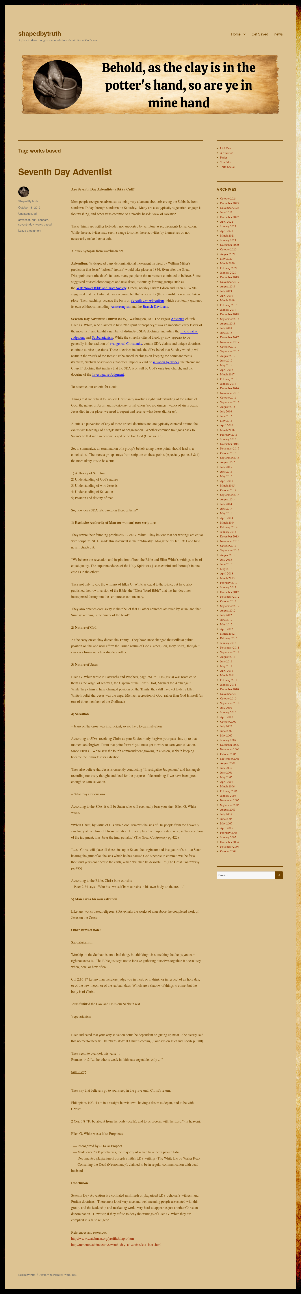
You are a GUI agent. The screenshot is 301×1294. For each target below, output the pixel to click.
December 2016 (229, 388)
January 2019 (228, 309)
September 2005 (230, 805)
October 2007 (228, 721)
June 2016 (226, 416)
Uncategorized (27, 213)
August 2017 (228, 356)
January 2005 (228, 837)
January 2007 (228, 740)
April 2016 (226, 425)
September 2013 (230, 550)
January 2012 (228, 643)
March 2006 (227, 786)
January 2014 (228, 532)
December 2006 (229, 745)
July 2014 (226, 504)
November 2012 (229, 597)
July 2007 (226, 726)
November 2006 (229, 749)
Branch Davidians (155, 306)
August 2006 (228, 763)
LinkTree (225, 148)
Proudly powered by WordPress (57, 1275)
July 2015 (226, 467)
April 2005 (226, 828)
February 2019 (229, 305)
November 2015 (229, 448)
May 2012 (226, 624)
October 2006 (228, 754)
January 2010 (228, 712)
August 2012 (228, 610)
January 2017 (228, 384)
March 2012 (227, 634)
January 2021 (228, 240)
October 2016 (228, 397)
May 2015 (226, 476)
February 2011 (229, 680)
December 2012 (229, 592)
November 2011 (229, 647)
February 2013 (229, 583)
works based (43, 224)
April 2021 (226, 231)
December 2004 (229, 842)
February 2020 (229, 268)
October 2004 (228, 851)
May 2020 (226, 259)
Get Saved (260, 34)
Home (236, 34)
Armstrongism (120, 306)
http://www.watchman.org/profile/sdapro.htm (102, 1238)
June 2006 (226, 772)
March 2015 (227, 485)
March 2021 (227, 235)
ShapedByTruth (28, 201)
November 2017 (229, 342)
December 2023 (229, 203)
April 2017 (226, 370)
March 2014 (227, 522)
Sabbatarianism (102, 337)
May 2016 (226, 421)
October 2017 (228, 347)
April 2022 (226, 222)
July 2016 (226, 411)
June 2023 (226, 212)
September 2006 (230, 759)
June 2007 (226, 731)
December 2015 (229, 444)
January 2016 (228, 439)
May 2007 (226, 735)
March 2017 (227, 374)
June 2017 (226, 360)
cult (34, 220)
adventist (24, 220)
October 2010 (228, 698)
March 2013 (227, 578)
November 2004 (229, 846)
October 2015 (228, 453)
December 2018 (229, 314)
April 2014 (226, 518)
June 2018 (226, 333)
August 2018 (228, 323)
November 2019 (229, 282)
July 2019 (226, 291)
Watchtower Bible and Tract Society (101, 287)
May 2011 (226, 666)
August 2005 (228, 809)
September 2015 (230, 458)
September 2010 (230, 703)
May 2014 (226, 513)
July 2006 (226, 768)
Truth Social (227, 167)
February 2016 (229, 434)
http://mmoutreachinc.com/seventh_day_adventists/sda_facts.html (116, 1244)
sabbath (43, 220)
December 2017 (229, 337)
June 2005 (226, 819)
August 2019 (228, 286)
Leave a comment (29, 230)
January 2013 (228, 587)
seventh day (26, 224)
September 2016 (230, 402)
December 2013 (229, 536)
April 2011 (226, 671)
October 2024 (228, 198)
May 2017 (226, 365)
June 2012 (226, 620)
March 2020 (227, 263)
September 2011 (230, 652)
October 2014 (228, 490)
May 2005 (226, 823)
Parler (223, 157)
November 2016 (229, 393)
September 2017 (230, 351)
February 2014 (229, 527)
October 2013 (228, 546)
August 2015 (228, 462)
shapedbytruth (39, 33)
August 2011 (228, 657)
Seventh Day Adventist (65, 171)
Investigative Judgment (108, 374)
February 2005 (229, 833)
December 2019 (229, 277)
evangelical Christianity (126, 343)
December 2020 (229, 245)
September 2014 (230, 495)
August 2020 (228, 254)
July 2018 (226, 328)
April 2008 (226, 717)
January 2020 (228, 272)
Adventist (177, 318)
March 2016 (227, 430)
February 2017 (229, 379)
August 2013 (228, 555)
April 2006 (226, 782)
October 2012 (228, 601)
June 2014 (226, 509)
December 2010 (229, 689)
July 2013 (226, 559)
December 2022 (229, 217)
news (278, 34)
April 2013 (226, 573)
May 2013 (226, 569)
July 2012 (226, 615)
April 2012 (226, 629)
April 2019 (226, 296)
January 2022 (228, 226)
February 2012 (229, 638)
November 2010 (229, 694)
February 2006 (229, 791)
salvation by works (166, 362)
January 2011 (228, 684)
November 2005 (229, 800)
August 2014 (228, 499)
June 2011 (226, 661)
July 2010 (226, 708)
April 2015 (226, 481)
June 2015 (226, 472)
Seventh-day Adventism (147, 300)
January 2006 (228, 796)
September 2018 (230, 319)
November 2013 (229, 541)
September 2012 (230, 606)
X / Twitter (226, 153)
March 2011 (227, 675)
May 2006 (226, 777)
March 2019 (227, 300)
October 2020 (228, 249)
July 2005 (226, 814)
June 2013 (226, 564)
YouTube (225, 162)
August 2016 (228, 407)
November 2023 (229, 208)
